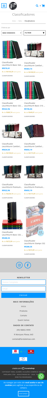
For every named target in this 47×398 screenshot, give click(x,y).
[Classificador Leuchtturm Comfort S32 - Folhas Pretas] (34, 49)
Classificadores (7, 76)
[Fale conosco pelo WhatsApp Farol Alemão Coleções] (41, 376)
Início (14, 21)
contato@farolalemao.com (23, 339)
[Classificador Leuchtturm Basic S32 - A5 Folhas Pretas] (12, 216)
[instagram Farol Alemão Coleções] (19, 265)
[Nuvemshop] (23, 369)
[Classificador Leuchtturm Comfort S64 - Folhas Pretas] (12, 130)
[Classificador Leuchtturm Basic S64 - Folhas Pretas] (12, 49)
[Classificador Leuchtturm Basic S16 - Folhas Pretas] (34, 90)
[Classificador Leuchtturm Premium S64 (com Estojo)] (12, 171)
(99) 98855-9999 (23, 330)
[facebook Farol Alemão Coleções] (27, 265)
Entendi (23, 394)
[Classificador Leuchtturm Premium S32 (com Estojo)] (34, 171)
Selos (20, 21)
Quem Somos (23, 320)
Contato (23, 315)
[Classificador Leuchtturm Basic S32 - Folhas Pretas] (12, 90)
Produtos (23, 311)
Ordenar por (5, 27)
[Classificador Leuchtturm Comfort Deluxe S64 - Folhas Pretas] (34, 130)
